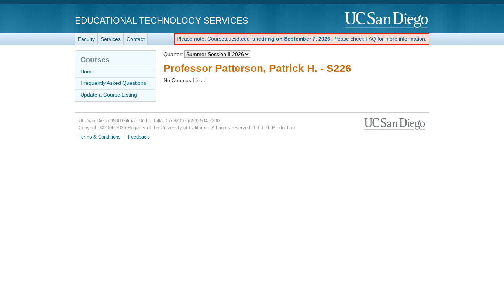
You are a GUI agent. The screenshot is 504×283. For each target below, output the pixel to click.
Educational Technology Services (161, 20)
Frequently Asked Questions (113, 83)
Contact (136, 39)
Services (111, 39)
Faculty (86, 39)
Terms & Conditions (100, 137)
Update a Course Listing (108, 95)
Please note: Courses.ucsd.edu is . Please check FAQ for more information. (302, 39)
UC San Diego (387, 20)
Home (87, 71)
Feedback (138, 137)
